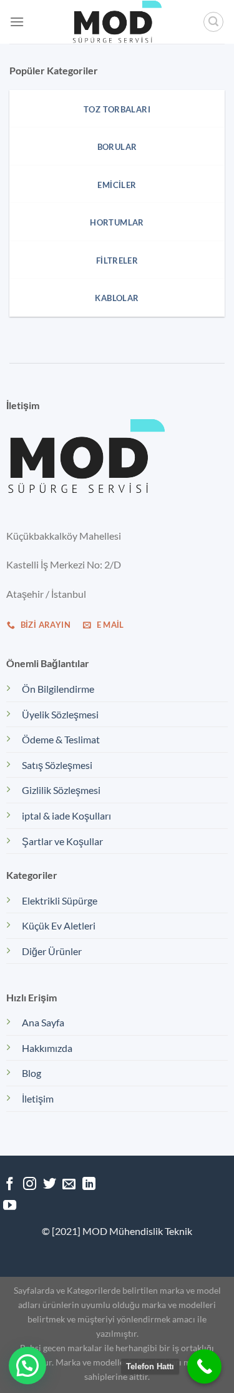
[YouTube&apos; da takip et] (9, 1206)
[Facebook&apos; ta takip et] (9, 1184)
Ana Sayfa (43, 1022)
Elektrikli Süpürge (59, 900)
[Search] (213, 22)
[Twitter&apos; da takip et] (49, 1184)
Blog (31, 1073)
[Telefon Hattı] (204, 1366)
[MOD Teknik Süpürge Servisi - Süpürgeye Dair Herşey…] (117, 22)
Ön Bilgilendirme (58, 689)
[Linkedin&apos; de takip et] (88, 1184)
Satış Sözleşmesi (57, 765)
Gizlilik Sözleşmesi (61, 790)
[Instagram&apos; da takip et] (29, 1184)
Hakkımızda (47, 1048)
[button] (27, 1365)
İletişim (38, 1098)
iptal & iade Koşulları (66, 815)
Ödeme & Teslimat (61, 739)
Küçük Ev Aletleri (58, 925)
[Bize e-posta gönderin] (69, 1184)
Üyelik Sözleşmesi (60, 714)
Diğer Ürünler (52, 951)
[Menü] (16, 21)
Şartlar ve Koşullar (62, 841)
